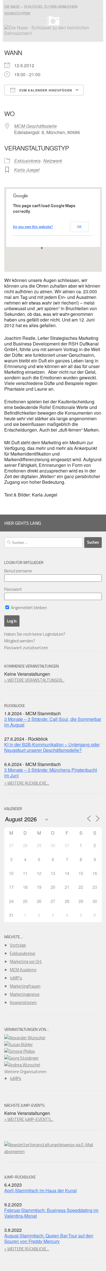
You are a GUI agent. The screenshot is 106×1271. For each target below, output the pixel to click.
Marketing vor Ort (26, 961)
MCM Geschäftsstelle (35, 126)
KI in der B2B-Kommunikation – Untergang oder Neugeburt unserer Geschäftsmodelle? (52, 747)
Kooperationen (23, 1002)
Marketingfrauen (25, 986)
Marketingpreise (25, 994)
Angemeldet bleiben (28, 607)
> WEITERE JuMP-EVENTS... (28, 1119)
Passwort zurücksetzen (26, 647)
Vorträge (18, 945)
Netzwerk (52, 160)
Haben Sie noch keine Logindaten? (34, 634)
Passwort (13, 589)
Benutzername (18, 571)
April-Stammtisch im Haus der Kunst (40, 1190)
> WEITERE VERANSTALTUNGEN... (34, 680)
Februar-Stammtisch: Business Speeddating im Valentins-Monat (51, 1213)
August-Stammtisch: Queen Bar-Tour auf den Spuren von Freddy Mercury (48, 1238)
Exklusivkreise (22, 953)
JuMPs (15, 1078)
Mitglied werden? (19, 641)
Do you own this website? (33, 227)
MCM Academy (23, 969)
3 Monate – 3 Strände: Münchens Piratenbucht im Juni (50, 773)
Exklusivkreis (27, 160)
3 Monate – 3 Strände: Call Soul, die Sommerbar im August (52, 722)
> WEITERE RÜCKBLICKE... (26, 783)
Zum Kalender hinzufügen (45, 90)
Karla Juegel (27, 170)
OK (79, 227)
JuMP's (16, 978)
